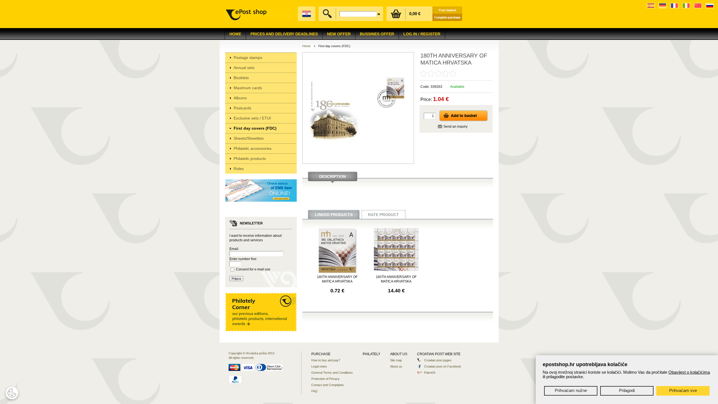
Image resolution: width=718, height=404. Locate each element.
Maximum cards (248, 88)
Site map (396, 360)
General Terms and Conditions (332, 372)
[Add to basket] (463, 120)
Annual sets (244, 67)
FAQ (314, 391)
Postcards (242, 108)
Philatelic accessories (252, 148)
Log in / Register (421, 34)
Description (332, 176)
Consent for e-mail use (253, 269)
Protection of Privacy (325, 378)
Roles (239, 168)
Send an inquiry (455, 126)
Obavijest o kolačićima (689, 372)
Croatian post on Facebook (442, 366)
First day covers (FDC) (255, 128)
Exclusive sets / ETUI (252, 118)
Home (235, 34)
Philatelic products (250, 158)
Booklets (241, 77)
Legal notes (319, 366)
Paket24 (429, 372)
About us (396, 366)
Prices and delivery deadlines (284, 34)
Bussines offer (377, 34)
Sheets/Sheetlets (249, 138)
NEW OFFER (339, 34)
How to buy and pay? (325, 360)
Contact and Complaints (327, 385)
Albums (240, 98)
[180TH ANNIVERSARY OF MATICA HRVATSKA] (337, 272)
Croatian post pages (438, 360)
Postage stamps (248, 57)
